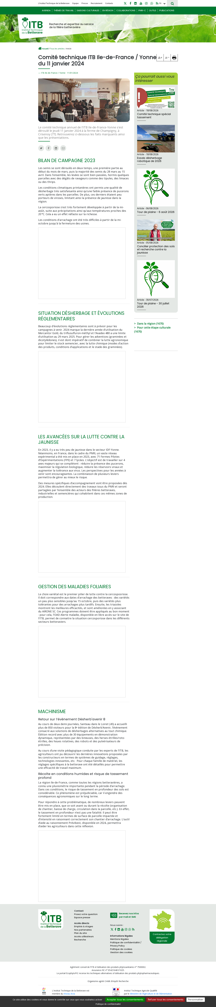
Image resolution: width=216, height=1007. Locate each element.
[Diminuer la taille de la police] (167, 58)
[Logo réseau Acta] (44, 990)
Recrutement (96, 3)
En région (107, 10)
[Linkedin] (135, 3)
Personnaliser (195, 999)
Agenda (46, 10)
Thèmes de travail (64, 10)
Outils (152, 10)
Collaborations (125, 10)
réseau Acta (69, 993)
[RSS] (157, 3)
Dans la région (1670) (150, 323)
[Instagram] (146, 3)
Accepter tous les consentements (125, 999)
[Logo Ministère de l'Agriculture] (116, 992)
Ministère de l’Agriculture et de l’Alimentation (151, 993)
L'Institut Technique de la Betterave (54, 3)
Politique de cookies (121, 949)
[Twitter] (125, 3)
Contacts (109, 3)
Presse (85, 3)
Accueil (45, 48)
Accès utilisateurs (84, 936)
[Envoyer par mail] (63, 148)
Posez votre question (86, 914)
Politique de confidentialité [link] (108, 1004)
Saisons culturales (88, 10)
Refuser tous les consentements (165, 999)
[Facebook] (130, 3)
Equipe (75, 3)
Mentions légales (119, 939)
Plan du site (80, 933)
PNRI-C (142, 10)
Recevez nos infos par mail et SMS (129, 915)
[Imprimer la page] (174, 58)
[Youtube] (141, 3)
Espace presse (82, 917)
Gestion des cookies (121, 952)
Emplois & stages (83, 926)
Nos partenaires (83, 929)
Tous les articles (57, 48)
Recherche (80, 939)
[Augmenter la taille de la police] (160, 58)
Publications (166, 10)
